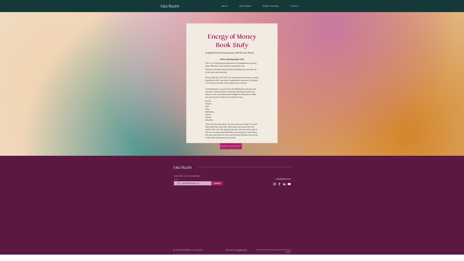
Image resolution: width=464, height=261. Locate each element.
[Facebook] (279, 184)
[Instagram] (274, 184)
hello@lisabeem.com (283, 179)
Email (176, 179)
